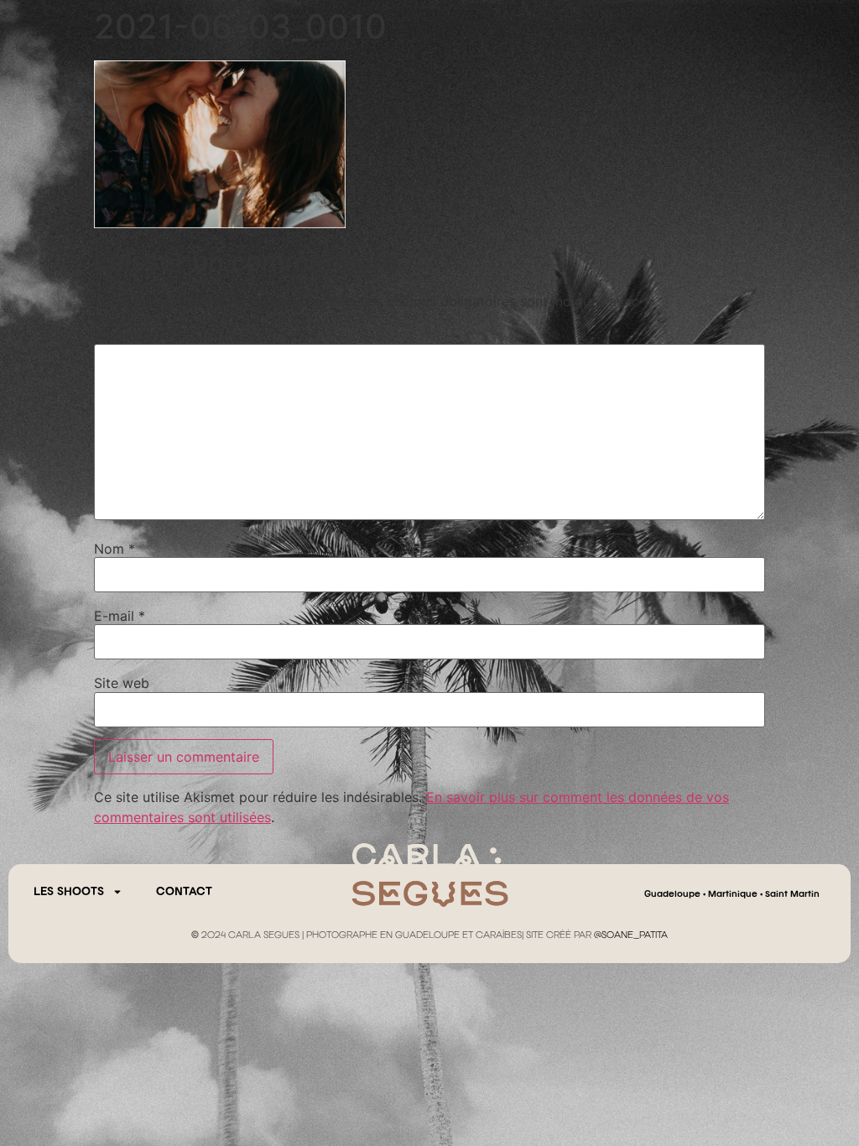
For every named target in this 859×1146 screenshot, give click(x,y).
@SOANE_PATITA (631, 935)
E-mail (119, 615)
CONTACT (184, 892)
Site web (121, 683)
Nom (114, 548)
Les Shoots (69, 892)
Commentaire (142, 334)
